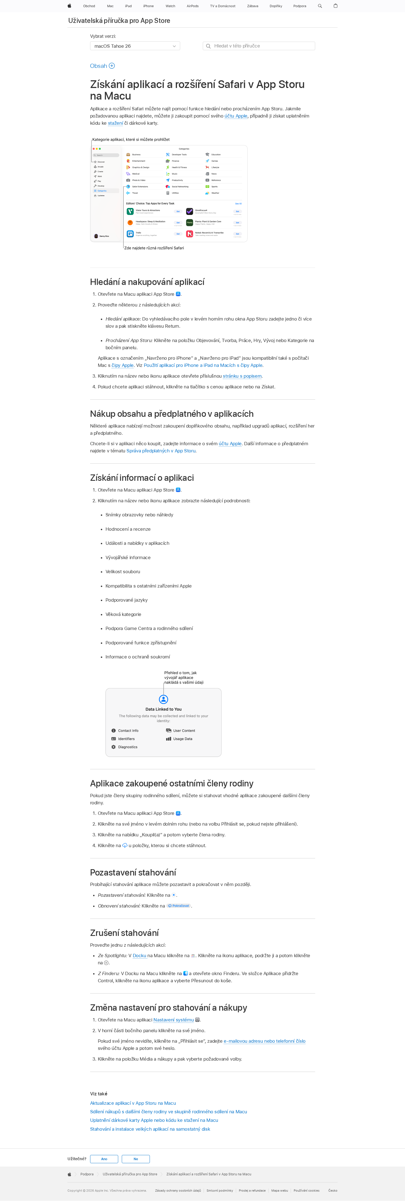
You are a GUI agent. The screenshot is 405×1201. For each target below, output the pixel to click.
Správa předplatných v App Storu (160, 450)
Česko (332, 1190)
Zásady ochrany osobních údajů (178, 1190)
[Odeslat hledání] (209, 46)
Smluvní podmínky (220, 1190)
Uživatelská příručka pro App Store (119, 21)
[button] (320, 6)
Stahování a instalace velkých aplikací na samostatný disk (150, 1129)
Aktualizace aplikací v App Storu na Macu (133, 1103)
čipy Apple (122, 365)
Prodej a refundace (252, 1190)
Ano (104, 1159)
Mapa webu (279, 1190)
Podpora (87, 1174)
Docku (140, 955)
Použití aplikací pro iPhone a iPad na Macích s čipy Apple (203, 365)
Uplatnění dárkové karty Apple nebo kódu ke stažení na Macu (154, 1120)
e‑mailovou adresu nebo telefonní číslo (264, 1041)
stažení (115, 123)
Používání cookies (307, 1190)
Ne (136, 1159)
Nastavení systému (173, 1020)
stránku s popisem (242, 376)
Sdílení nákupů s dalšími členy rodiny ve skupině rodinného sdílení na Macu (168, 1111)
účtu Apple (236, 116)
